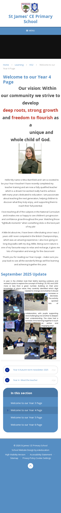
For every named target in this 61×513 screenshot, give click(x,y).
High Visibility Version (15, 454)
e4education (43, 450)
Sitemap (14, 458)
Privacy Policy (29, 458)
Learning (19, 64)
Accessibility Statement (41, 454)
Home (6, 64)
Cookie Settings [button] (43, 458)
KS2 (32, 64)
